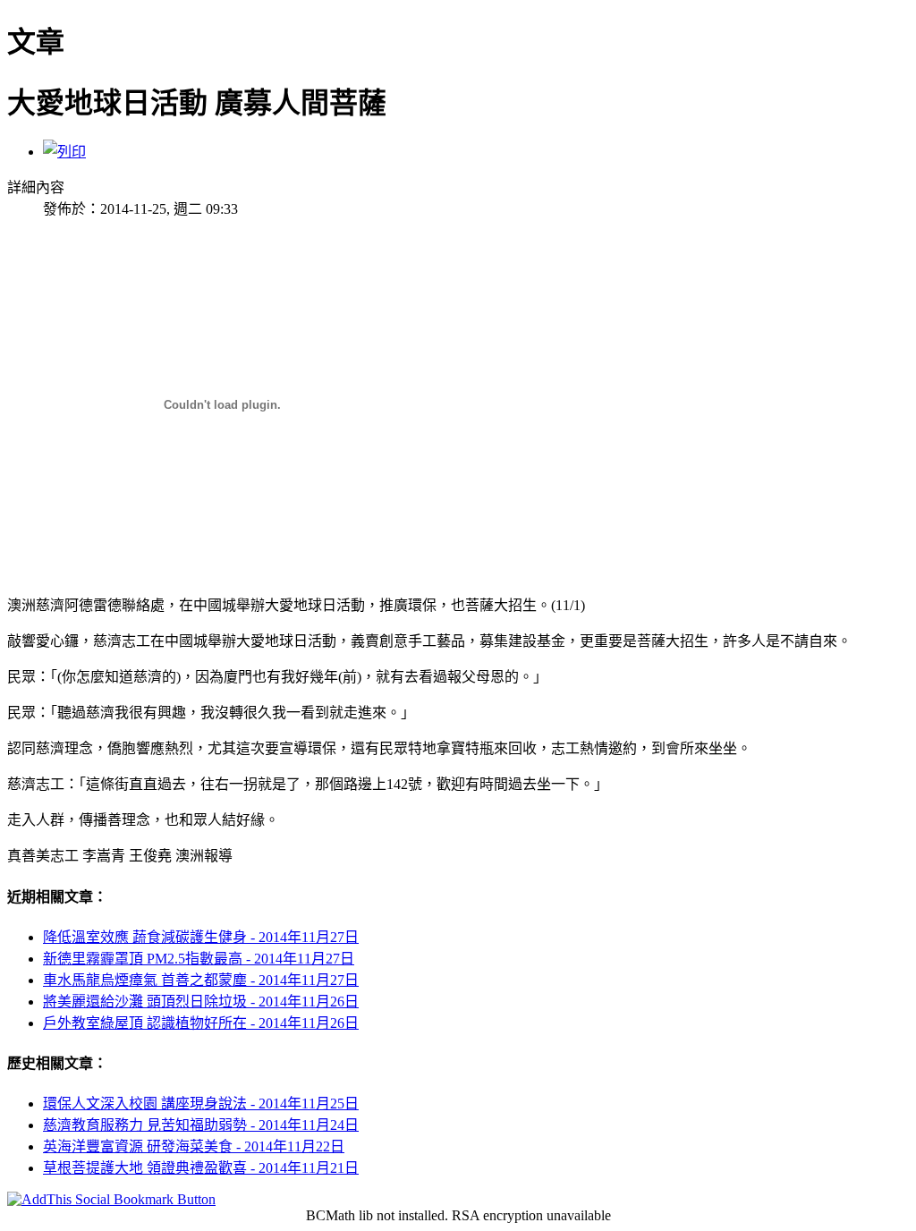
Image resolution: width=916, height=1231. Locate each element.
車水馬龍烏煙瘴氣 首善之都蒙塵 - (201, 980)
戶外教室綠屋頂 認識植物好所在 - (201, 1023)
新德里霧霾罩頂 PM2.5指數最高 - (198, 958)
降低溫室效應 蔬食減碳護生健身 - (201, 937)
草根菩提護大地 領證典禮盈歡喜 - (201, 1168)
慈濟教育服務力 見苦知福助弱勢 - (201, 1125)
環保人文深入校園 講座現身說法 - (201, 1103)
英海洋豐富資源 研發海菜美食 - (193, 1146)
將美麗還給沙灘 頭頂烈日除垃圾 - (201, 1001)
